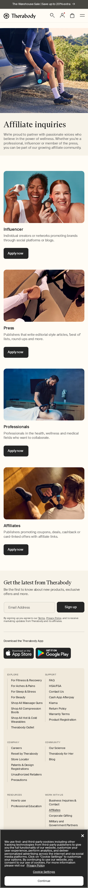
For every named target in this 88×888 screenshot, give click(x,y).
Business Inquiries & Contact (62, 802)
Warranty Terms (59, 714)
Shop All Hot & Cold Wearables (24, 720)
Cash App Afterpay (61, 697)
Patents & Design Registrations (22, 767)
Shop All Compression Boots (26, 710)
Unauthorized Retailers (26, 774)
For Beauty (18, 697)
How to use (18, 800)
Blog (52, 759)
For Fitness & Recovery (26, 680)
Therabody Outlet (22, 727)
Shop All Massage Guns (27, 703)
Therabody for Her (61, 754)
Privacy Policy (36, 865)
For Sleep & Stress (23, 692)
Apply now (15, 253)
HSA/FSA (55, 686)
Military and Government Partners (63, 823)
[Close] (83, 836)
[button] (52, 15)
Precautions (19, 780)
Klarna (53, 703)
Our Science (57, 748)
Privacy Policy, (54, 618)
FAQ (52, 680)
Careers (16, 748)
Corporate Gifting (60, 816)
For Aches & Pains (23, 686)
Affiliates (54, 810)
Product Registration (62, 720)
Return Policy (57, 708)
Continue (44, 881)
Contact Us (56, 692)
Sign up (71, 607)
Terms (41, 618)
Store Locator (20, 759)
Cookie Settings (44, 872)
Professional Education (26, 806)
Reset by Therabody (24, 754)
